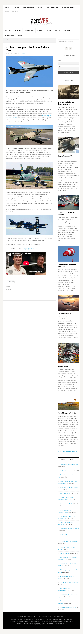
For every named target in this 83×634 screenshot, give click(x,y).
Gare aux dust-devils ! (66, 504)
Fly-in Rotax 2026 (64, 314)
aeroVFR (41, 21)
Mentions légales (48, 625)
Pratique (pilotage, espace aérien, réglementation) (29, 623)
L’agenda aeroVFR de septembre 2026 (66, 157)
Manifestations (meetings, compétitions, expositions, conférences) (27, 621)
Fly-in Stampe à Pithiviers (67, 413)
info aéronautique (28, 619)
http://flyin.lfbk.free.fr (30, 249)
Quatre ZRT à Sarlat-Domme (68, 582)
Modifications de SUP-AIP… (68, 607)
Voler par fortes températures (69, 541)
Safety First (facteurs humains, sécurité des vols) (54, 623)
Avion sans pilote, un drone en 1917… (66, 103)
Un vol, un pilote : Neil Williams (69, 464)
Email (59, 66)
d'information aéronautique (26, 616)
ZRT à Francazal (65, 553)
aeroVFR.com (37, 616)
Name (59, 60)
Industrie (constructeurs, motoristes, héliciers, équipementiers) (56, 619)
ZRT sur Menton (65, 493)
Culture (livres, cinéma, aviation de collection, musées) (59, 621)
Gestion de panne (65, 471)
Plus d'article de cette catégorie (67, 451)
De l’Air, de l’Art (63, 366)
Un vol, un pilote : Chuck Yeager (69, 528)
